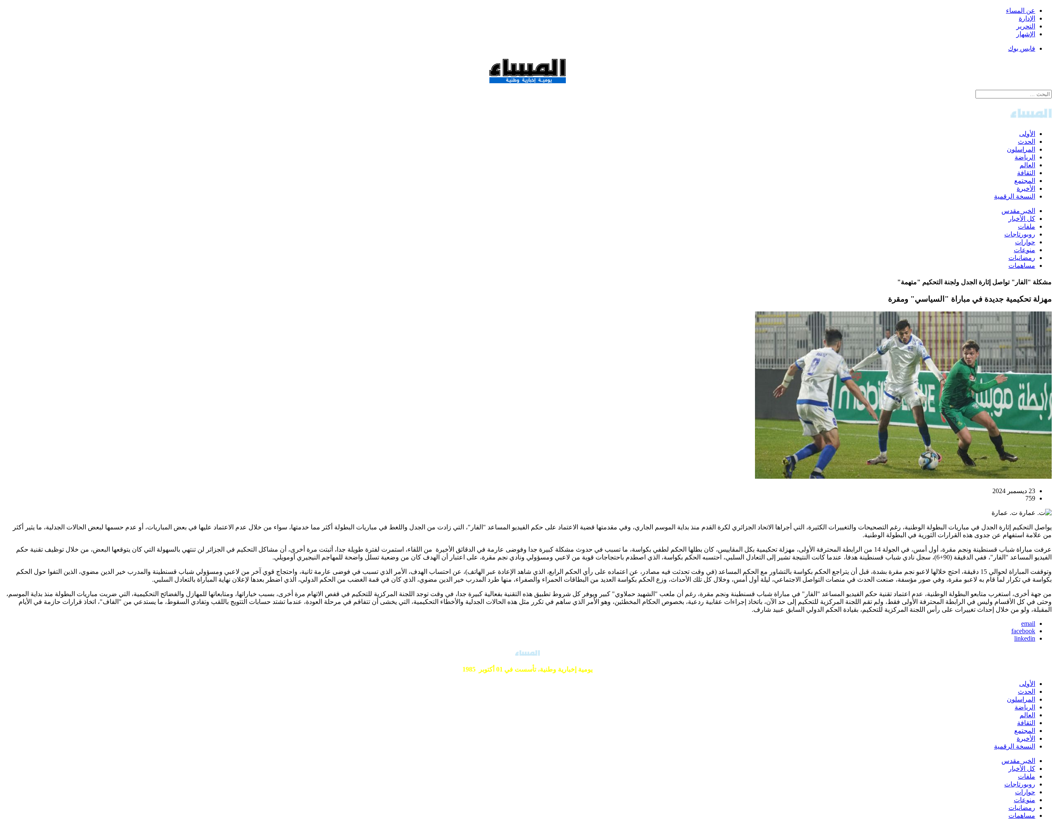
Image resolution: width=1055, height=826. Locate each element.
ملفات (1026, 226)
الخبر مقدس (1018, 210)
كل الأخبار (1021, 218)
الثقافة (1026, 172)
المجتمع (1024, 180)
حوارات (1025, 242)
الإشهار (1025, 33)
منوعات (1024, 249)
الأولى (1027, 133)
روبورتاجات (1019, 234)
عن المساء (1020, 10)
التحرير (1025, 26)
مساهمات (1021, 265)
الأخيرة (1026, 188)
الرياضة (1025, 157)
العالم (1027, 164)
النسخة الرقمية (1014, 196)
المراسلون (1021, 149)
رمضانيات (1021, 257)
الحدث (1026, 141)
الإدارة (1027, 18)
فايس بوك (1021, 48)
